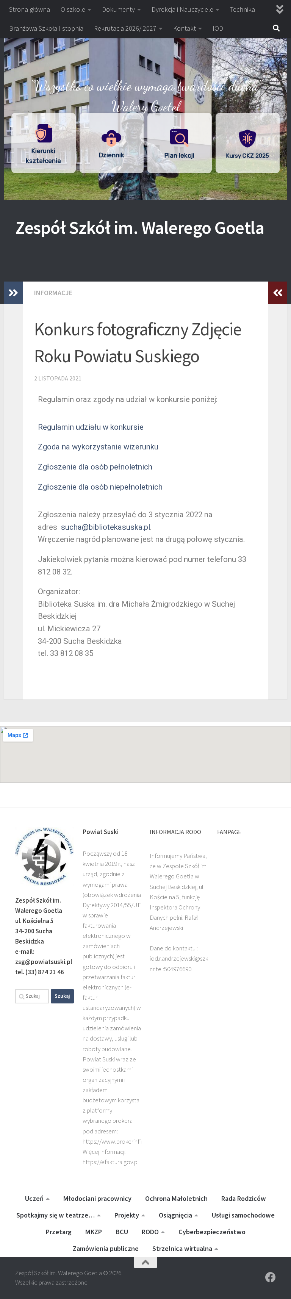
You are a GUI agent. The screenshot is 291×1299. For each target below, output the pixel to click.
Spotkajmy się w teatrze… (55, 1215)
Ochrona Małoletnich (176, 1198)
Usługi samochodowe (243, 1215)
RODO (150, 1231)
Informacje (53, 292)
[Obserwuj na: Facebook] (270, 1277)
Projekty (126, 1215)
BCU (122, 1231)
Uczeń (34, 1198)
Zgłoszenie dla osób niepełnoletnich (100, 486)
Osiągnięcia (175, 1215)
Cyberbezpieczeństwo (212, 1231)
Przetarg (59, 1231)
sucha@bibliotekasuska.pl (105, 527)
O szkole (73, 9)
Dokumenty (118, 9)
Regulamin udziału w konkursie (91, 427)
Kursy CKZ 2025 (247, 155)
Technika (242, 9)
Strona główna (29, 9)
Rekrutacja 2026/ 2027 (125, 28)
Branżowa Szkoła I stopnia (46, 28)
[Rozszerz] (13, 293)
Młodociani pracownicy (97, 1198)
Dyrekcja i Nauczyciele (182, 9)
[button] (145, 53)
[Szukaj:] (32, 996)
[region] (145, 119)
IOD (218, 28)
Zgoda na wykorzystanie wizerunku (98, 446)
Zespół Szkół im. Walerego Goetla (139, 227)
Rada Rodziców (243, 1198)
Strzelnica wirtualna (182, 1248)
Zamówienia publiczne (106, 1248)
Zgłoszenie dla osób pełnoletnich (95, 466)
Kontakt (184, 28)
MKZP (93, 1231)
